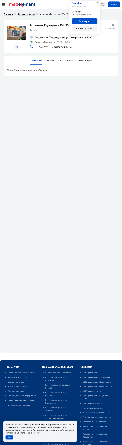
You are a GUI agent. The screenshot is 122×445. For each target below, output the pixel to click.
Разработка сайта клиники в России (95, 427)
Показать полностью (62, 47)
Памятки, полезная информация (22, 396)
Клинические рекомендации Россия (57, 386)
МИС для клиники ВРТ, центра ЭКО (96, 397)
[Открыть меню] (4, 4)
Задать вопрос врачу (17, 386)
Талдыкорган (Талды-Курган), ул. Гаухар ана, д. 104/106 (63, 37)
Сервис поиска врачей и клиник (22, 373)
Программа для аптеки (93, 408)
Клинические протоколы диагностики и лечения (56, 416)
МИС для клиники (90, 373)
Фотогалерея (85, 60)
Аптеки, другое (26, 14)
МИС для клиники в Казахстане (96, 377)
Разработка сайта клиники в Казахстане (95, 435)
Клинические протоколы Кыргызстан (56, 401)
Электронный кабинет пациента (22, 400)
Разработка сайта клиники (94, 422)
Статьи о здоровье (16, 391)
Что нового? (66, 60)
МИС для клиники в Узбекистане (97, 382)
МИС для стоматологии (93, 391)
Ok (9, 437)
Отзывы (51, 60)
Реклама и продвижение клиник (97, 417)
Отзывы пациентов (16, 382)
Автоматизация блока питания (96, 412)
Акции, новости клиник (18, 377)
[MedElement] (22, 4)
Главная (8, 14)
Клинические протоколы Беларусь (56, 394)
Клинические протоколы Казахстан (56, 378)
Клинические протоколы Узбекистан (56, 409)
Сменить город (84, 28)
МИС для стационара (92, 403)
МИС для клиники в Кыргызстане (97, 386)
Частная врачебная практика (58, 373)
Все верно (84, 21)
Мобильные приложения (19, 405)
